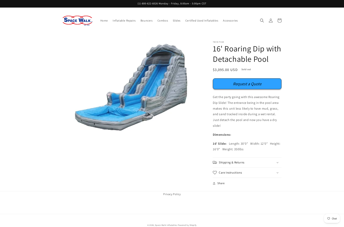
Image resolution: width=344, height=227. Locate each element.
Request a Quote (247, 83)
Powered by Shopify (187, 225)
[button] (262, 20)
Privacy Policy (172, 194)
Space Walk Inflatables (166, 225)
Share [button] (221, 183)
